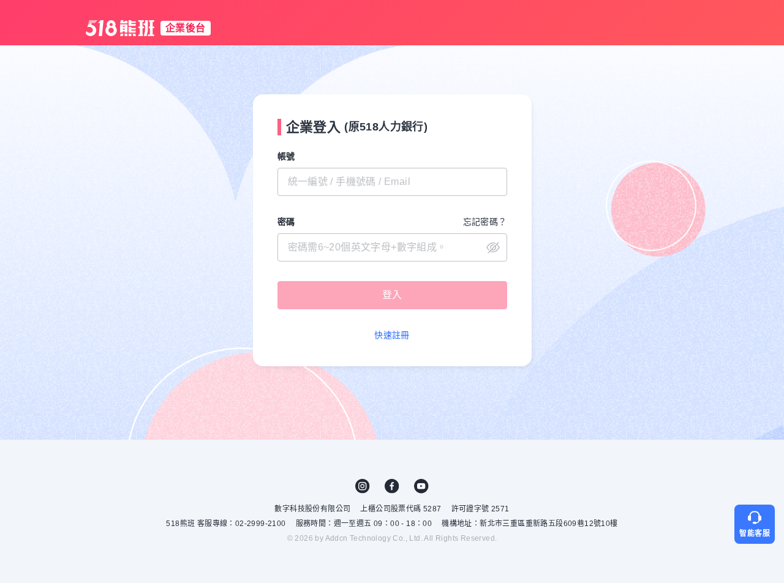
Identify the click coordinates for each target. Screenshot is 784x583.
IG (362, 486)
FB (392, 486)
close (493, 247)
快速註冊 (392, 335)
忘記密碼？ (485, 222)
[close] (392, 247)
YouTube (421, 486)
